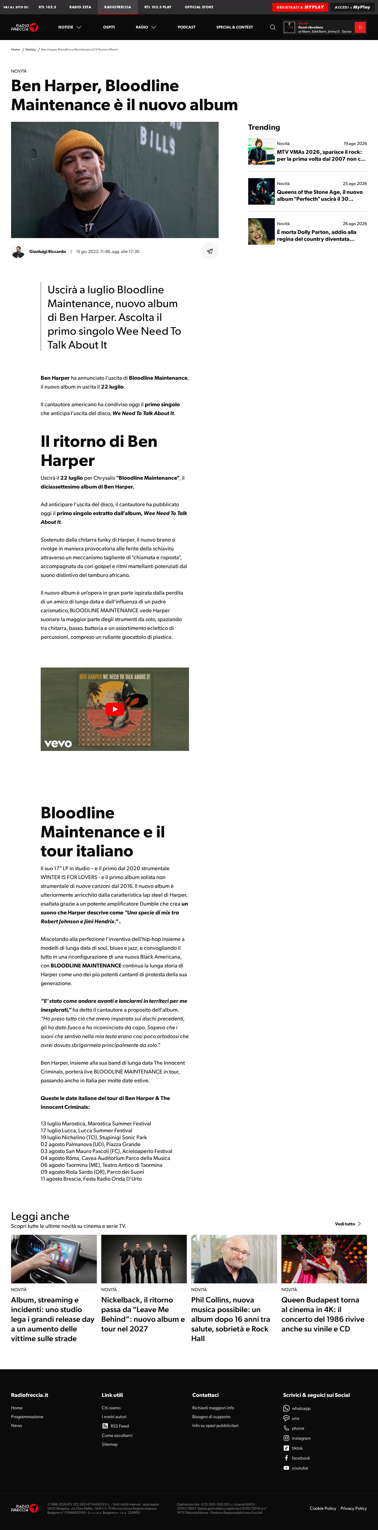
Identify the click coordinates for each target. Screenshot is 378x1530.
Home (15, 49)
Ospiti (109, 26)
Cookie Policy (323, 1508)
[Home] (24, 27)
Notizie (65, 26)
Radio (142, 26)
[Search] (273, 27)
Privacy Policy (354, 1508)
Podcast (186, 26)
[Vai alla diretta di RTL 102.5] (360, 27)
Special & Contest (234, 26)
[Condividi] (210, 251)
